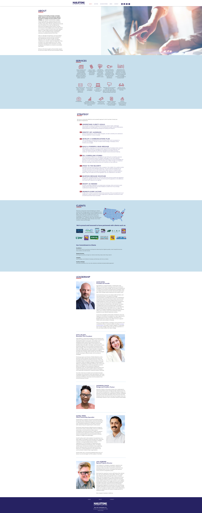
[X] (129, 4)
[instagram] (127, 4)
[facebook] (124, 4)
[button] (96, 3)
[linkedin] (122, 4)
